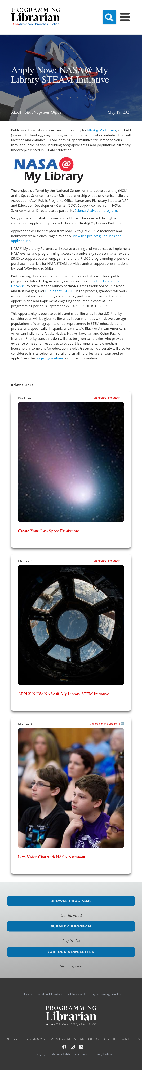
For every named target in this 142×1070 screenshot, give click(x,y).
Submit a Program (71, 926)
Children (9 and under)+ (108, 397)
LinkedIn (81, 1046)
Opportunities (103, 1039)
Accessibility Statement (70, 1054)
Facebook (64, 1046)
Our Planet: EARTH (59, 291)
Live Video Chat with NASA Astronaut (51, 857)
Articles (131, 1039)
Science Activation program (96, 210)
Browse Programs (71, 901)
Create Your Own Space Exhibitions (49, 531)
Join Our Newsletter (71, 952)
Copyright (41, 1054)
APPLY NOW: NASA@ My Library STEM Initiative (63, 694)
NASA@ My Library (101, 130)
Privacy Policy (101, 1054)
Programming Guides (104, 994)
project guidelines (49, 358)
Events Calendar (66, 1039)
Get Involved (75, 994)
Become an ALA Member (43, 994)
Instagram (73, 1046)
